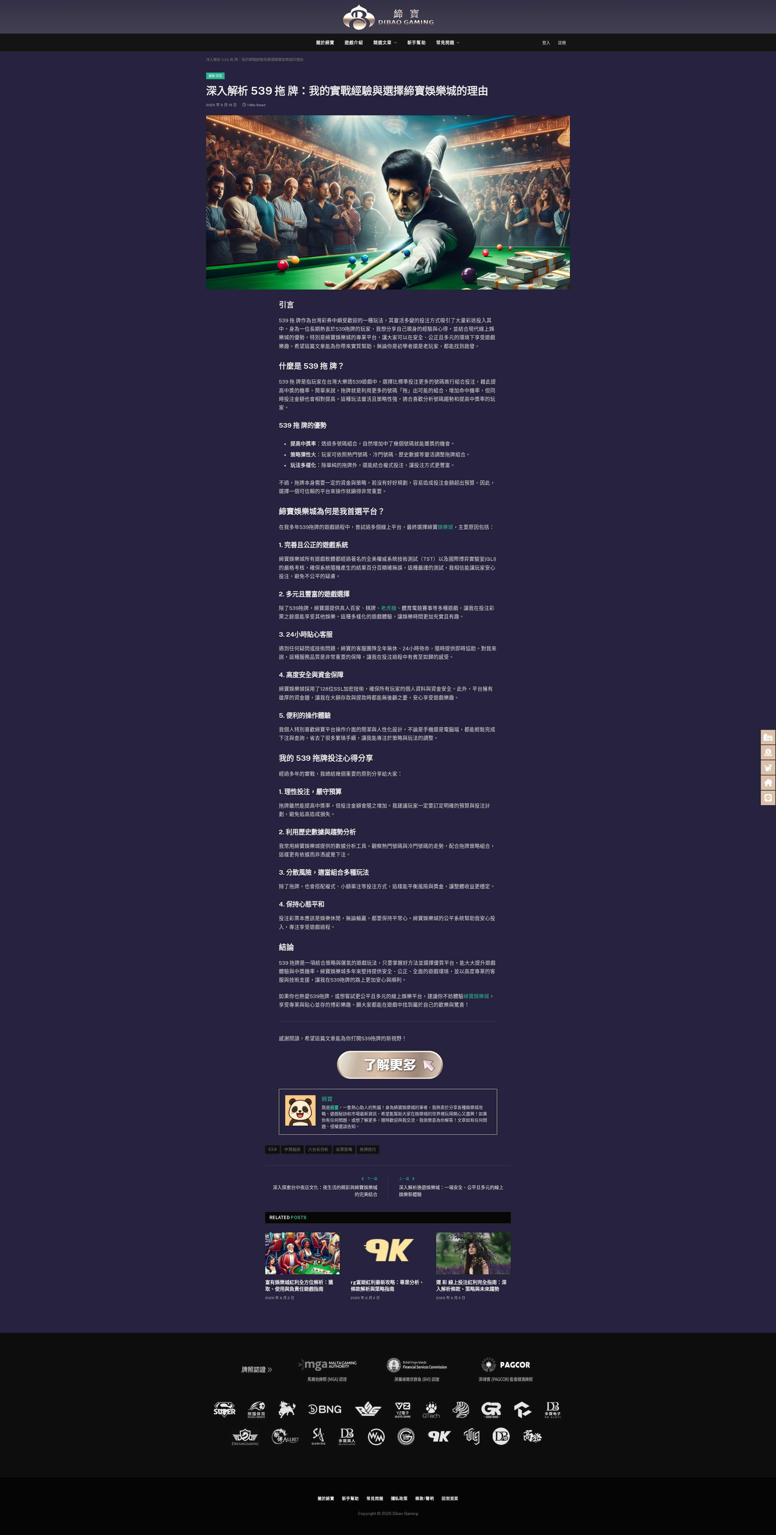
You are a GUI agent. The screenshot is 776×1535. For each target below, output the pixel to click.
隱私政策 (399, 1498)
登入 (546, 42)
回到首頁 (450, 1498)
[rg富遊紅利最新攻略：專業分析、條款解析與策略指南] (388, 1253)
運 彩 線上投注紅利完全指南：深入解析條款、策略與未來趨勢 (471, 1285)
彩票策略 (344, 1149)
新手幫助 (416, 42)
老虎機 (388, 608)
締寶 (334, 1107)
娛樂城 (445, 527)
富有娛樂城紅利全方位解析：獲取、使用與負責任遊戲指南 (299, 1285)
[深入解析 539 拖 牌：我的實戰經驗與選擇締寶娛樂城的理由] (388, 202)
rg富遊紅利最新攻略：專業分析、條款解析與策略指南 (387, 1285)
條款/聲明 (424, 1498)
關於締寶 (325, 42)
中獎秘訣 (292, 1149)
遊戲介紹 (354, 42)
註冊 (562, 42)
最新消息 (215, 76)
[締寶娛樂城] (388, 16)
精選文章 (382, 42)
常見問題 (445, 42)
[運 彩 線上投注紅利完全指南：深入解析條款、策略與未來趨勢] (473, 1253)
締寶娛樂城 (476, 996)
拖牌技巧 (368, 1149)
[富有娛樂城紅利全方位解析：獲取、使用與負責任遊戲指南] (302, 1253)
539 (272, 1149)
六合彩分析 (318, 1149)
